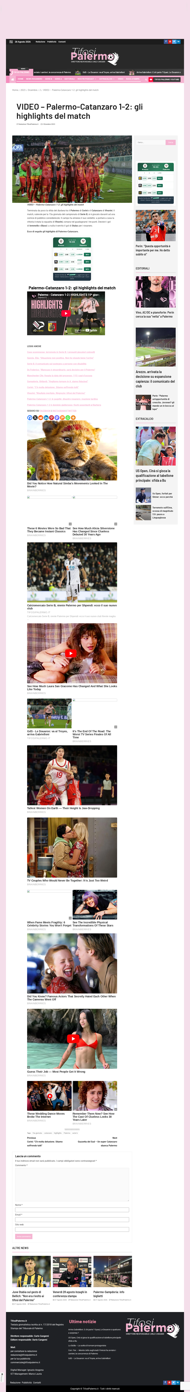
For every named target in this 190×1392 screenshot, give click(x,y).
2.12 (72, 262)
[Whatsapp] (67, 417)
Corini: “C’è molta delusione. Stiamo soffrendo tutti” (53, 387)
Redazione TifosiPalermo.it (28, 124)
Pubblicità (51, 42)
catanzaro (48, 1133)
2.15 (72, 255)
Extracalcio (105, 79)
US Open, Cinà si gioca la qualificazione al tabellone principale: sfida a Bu (154, 475)
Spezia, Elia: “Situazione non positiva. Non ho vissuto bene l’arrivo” (60, 358)
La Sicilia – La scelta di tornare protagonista (87, 1345)
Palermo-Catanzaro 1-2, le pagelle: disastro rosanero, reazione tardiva (62, 399)
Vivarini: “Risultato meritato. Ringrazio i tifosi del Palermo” (56, 393)
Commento (21, 1165)
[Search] (146, 79)
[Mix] (62, 417)
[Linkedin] (46, 417)
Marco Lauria (35, 1373)
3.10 (66, 255)
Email (18, 1214)
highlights (58, 1133)
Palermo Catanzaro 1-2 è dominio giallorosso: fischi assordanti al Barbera (64, 405)
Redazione (40, 42)
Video (120, 79)
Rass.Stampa (132, 79)
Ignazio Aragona (35, 1370)
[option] (156, 235)
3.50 (61, 255)
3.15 (66, 262)
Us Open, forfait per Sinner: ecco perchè (162, 495)
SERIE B (48, 79)
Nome (19, 1205)
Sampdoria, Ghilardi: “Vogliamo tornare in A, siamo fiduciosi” (57, 381)
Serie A (58, 79)
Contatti (62, 42)
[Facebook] (29, 417)
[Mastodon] (57, 417)
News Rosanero (34, 79)
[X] (35, 417)
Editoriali (70, 79)
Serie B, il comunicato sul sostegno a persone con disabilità (56, 364)
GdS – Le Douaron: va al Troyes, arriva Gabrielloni (44, 72)
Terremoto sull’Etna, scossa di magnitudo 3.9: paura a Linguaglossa (162, 512)
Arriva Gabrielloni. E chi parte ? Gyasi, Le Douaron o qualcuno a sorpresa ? (108, 72)
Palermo (67, 1133)
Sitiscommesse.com (154, 198)
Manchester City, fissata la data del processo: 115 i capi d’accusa (59, 375)
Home (20, 79)
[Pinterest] (51, 417)
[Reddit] (40, 417)
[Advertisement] (95, 19)
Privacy (1, 1378)
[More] (73, 417)
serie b (75, 1133)
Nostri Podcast (86, 79)
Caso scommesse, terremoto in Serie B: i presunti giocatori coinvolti (61, 352)
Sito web (19, 1224)
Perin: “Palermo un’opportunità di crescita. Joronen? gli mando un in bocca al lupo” (163, 402)
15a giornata (37, 1133)
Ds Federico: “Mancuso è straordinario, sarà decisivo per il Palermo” (61, 369)
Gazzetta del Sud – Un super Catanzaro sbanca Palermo (97, 1142)
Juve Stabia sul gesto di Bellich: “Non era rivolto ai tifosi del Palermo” (28, 1296)
